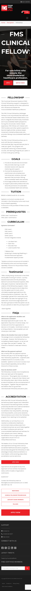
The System (10, 22)
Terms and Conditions (7, 586)
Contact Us (6, 531)
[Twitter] (6, 548)
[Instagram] (15, 548)
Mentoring (15, 491)
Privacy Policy (16, 583)
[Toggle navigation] (27, 18)
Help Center (26, 2)
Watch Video (20, 83)
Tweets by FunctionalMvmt (8, 558)
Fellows (15, 504)
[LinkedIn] (12, 548)
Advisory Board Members (15, 499)
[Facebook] (2, 548)
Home (3, 22)
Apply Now (15, 462)
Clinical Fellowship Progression (15, 495)
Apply (8, 83)
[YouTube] (9, 548)
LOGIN (26, 12)
